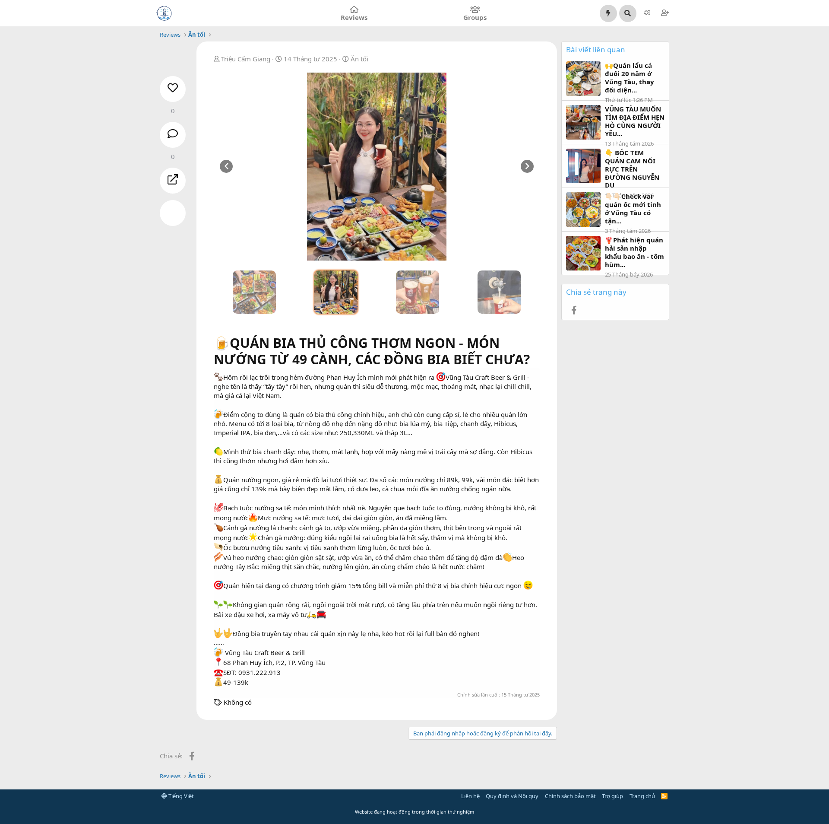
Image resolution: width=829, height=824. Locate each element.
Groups (475, 17)
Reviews (354, 17)
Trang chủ (642, 796)
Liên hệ (470, 796)
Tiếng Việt (180, 796)
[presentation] (226, 166)
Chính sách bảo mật (570, 796)
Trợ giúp (612, 796)
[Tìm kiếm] (627, 13)
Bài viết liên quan (595, 49)
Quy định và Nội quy (512, 796)
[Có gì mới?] (608, 13)
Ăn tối (359, 58)
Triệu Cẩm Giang (245, 58)
